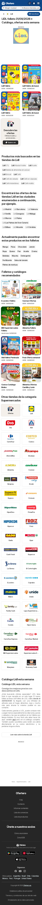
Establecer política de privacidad (21, 891)
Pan (19, 251)
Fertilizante (7, 260)
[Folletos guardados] (29, 3)
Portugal (17, 878)
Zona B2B (21, 837)
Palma (18, 218)
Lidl (6, 165)
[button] (34, 3)
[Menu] (38, 3)
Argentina (16, 876)
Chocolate (22, 247)
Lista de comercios (21, 812)
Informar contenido (21, 808)
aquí (14, 719)
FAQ (21, 800)
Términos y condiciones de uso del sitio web (21, 895)
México (5, 878)
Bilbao (6, 227)
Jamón (32, 247)
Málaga (31, 214)
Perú (11, 878)
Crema (34, 251)
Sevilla (7, 214)
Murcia (7, 218)
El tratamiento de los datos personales (21, 900)
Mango (5, 247)
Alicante (18, 227)
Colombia (35, 876)
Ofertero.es (27, 885)
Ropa (5, 251)
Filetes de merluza (10, 265)
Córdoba (31, 227)
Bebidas (6, 256)
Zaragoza (18, 214)
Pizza (13, 247)
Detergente (25, 256)
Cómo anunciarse (21, 833)
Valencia (33, 209)
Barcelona (19, 209)
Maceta (15, 256)
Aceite (26, 251)
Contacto (21, 804)
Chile (28, 876)
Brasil (24, 876)
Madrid (7, 209)
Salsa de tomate (20, 260)
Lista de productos (21, 817)
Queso (12, 251)
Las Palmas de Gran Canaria (15, 223)
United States (26, 878)
